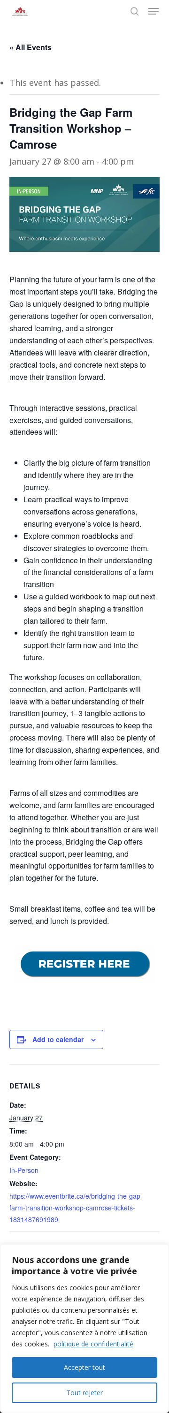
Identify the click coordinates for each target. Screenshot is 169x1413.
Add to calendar (58, 1039)
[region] (84, 1328)
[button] (153, 11)
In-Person (23, 1170)
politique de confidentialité (93, 1343)
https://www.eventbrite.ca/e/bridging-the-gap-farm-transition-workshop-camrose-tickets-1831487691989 (76, 1207)
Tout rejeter (84, 1392)
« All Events (30, 47)
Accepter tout (84, 1367)
